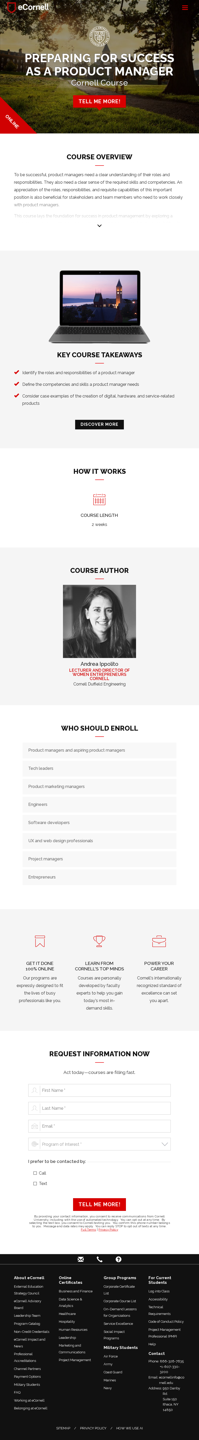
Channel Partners (27, 1369)
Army (108, 1364)
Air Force (111, 1356)
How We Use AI (129, 1428)
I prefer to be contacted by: (57, 1161)
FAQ (17, 1392)
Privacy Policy (108, 1229)
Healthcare (67, 1314)
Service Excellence (118, 1324)
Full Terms (88, 1229)
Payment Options (27, 1377)
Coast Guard (113, 1372)
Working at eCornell (29, 1400)
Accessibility (158, 1299)
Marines (110, 1380)
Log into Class (158, 1291)
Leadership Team (27, 1316)
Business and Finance (76, 1291)
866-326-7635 (172, 1361)
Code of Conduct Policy (166, 1322)
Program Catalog (27, 1324)
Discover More (99, 424)
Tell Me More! (99, 1204)
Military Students (27, 1385)
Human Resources (73, 1330)
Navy (108, 1388)
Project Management (75, 1360)
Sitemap (63, 1428)
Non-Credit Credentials (31, 1332)
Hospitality (67, 1322)
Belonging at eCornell (30, 1408)
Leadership (67, 1338)
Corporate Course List (120, 1301)
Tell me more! (99, 101)
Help (152, 1344)
